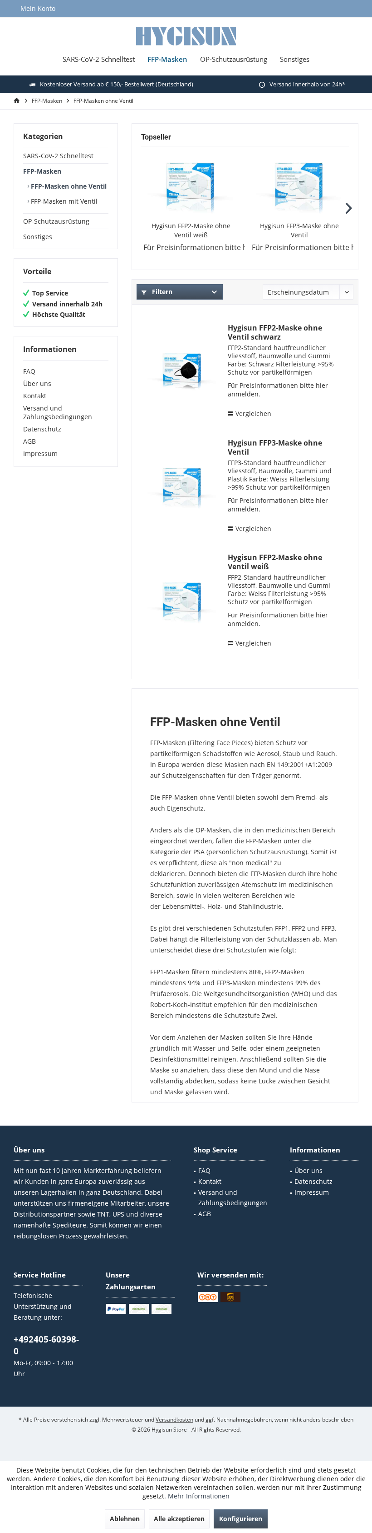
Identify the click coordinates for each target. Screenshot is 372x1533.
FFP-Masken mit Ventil (63, 201)
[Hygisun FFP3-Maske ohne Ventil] (299, 185)
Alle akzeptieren (179, 1518)
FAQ (29, 371)
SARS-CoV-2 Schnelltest (58, 155)
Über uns (37, 383)
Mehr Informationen (199, 1496)
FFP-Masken (42, 171)
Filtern (161, 291)
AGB (29, 441)
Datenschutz (42, 429)
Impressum (40, 453)
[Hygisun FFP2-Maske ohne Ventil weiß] (190, 185)
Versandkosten (174, 1419)
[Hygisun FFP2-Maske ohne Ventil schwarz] (182, 371)
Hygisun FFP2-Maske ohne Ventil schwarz (275, 332)
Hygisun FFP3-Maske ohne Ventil (299, 230)
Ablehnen (125, 1518)
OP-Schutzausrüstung (56, 221)
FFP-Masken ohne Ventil (68, 186)
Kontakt (34, 395)
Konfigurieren (240, 1518)
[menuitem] (38, 8)
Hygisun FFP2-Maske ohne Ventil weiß (191, 230)
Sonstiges (37, 236)
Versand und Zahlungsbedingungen (57, 412)
